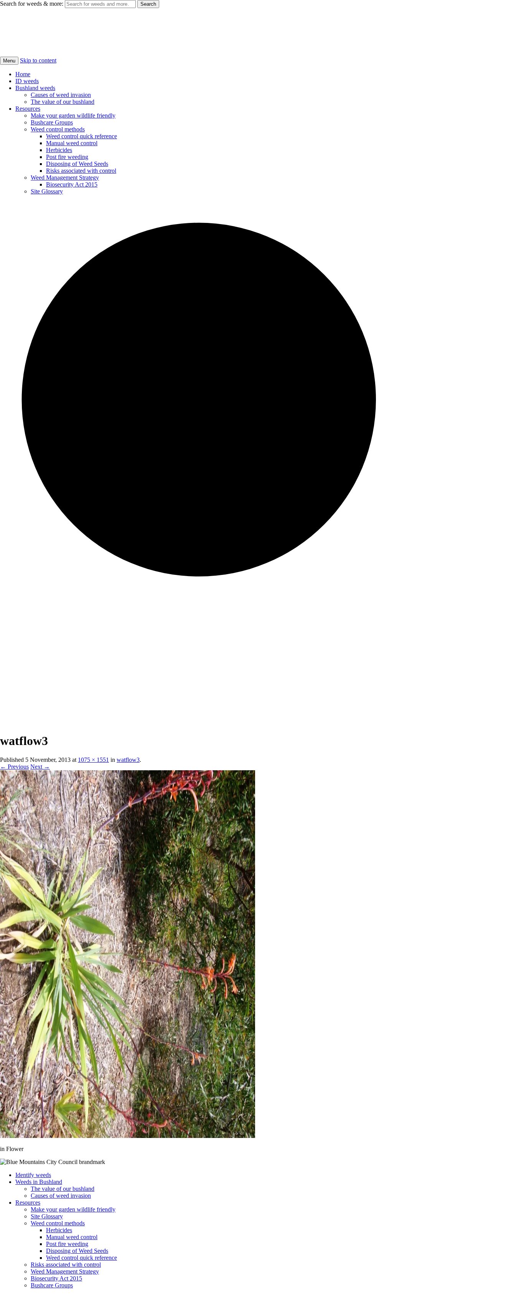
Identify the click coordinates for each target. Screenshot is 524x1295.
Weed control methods (58, 129)
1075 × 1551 (93, 759)
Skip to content (38, 60)
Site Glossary (47, 191)
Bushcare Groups (52, 122)
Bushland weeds (35, 88)
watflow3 (128, 759)
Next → (40, 766)
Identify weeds (33, 1175)
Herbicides (59, 150)
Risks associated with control (81, 170)
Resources (27, 108)
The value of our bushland (62, 101)
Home (22, 74)
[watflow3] (127, 1136)
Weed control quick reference (81, 136)
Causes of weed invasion (61, 95)
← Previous (14, 766)
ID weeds (27, 81)
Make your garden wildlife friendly (73, 115)
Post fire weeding (67, 157)
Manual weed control (71, 143)
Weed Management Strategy (65, 177)
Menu (9, 61)
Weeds (17, 23)
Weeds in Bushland (38, 1182)
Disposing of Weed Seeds (77, 163)
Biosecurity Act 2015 (71, 184)
